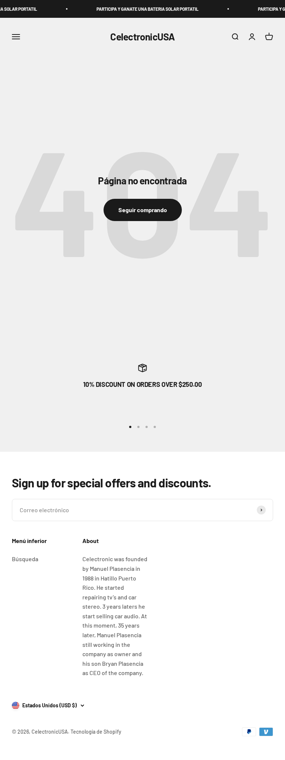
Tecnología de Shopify (96, 731)
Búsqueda (25, 558)
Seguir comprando (142, 209)
